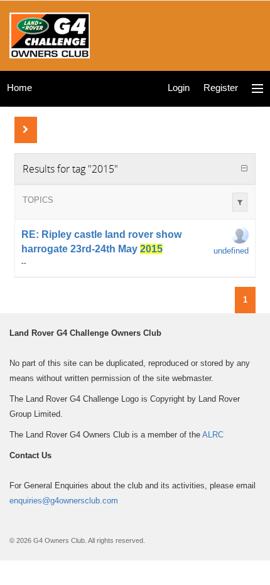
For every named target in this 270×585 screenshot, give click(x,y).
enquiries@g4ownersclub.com (63, 500)
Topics (38, 200)
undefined (231, 250)
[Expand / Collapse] (244, 168)
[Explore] (257, 89)
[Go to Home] (49, 34)
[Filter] (239, 202)
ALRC (213, 434)
